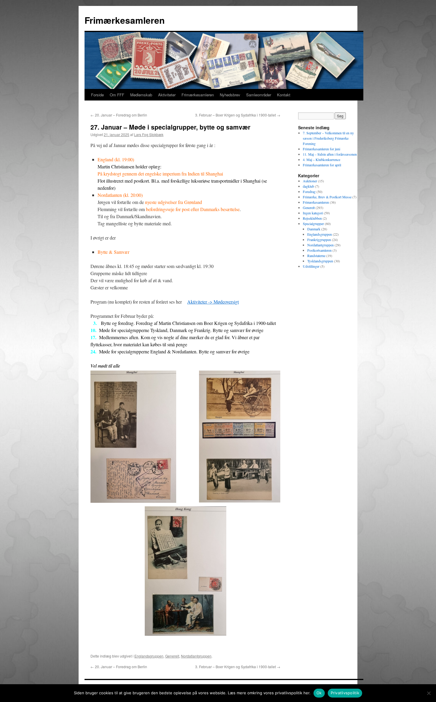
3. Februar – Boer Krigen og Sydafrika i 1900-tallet (237, 114)
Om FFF (117, 95)
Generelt (172, 655)
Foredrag (309, 191)
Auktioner (310, 180)
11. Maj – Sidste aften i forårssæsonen (330, 154)
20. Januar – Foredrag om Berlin (118, 114)
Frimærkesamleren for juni (321, 148)
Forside (97, 95)
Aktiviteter (167, 95)
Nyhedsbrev (230, 95)
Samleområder (258, 95)
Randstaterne (316, 255)
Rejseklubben (312, 218)
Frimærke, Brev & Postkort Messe (327, 196)
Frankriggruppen (319, 239)
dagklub (308, 186)
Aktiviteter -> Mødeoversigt (213, 302)
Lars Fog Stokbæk (148, 134)
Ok (319, 692)
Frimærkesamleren (125, 20)
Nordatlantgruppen (196, 655)
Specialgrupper (313, 223)
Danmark (313, 228)
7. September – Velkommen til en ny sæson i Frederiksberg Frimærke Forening (328, 138)
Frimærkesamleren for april (322, 164)
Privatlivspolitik (345, 692)
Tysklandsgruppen (320, 261)
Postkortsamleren (319, 250)
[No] (429, 693)
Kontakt (283, 95)
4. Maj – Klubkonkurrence (321, 159)
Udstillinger (311, 266)
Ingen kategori (313, 212)
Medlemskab (141, 95)
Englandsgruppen (148, 655)
